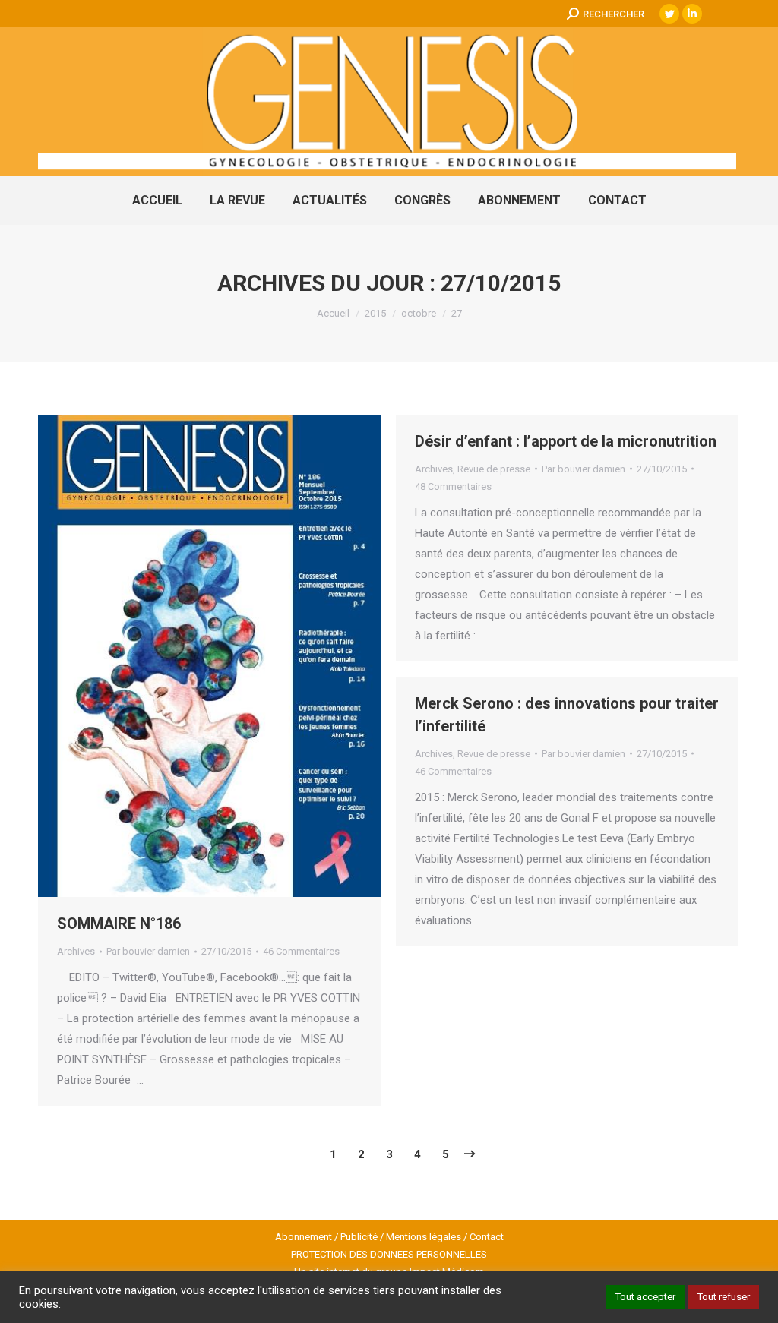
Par (148, 951)
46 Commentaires (301, 951)
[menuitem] (157, 200)
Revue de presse (493, 469)
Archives (76, 951)
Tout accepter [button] (645, 1296)
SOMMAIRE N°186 (119, 923)
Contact (487, 1236)
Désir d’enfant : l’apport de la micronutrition (565, 441)
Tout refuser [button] (723, 1296)
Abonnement (303, 1236)
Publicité (359, 1236)
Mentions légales (423, 1236)
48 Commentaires (453, 486)
